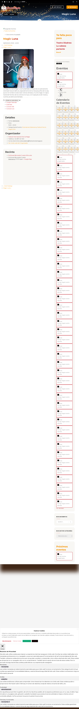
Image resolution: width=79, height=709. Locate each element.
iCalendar (9, 104)
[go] (71, 522)
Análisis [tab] (2, 677)
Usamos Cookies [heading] (39, 631)
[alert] (64, 76)
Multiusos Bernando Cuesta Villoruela (20, 155)
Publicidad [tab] (3, 687)
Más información (6, 641)
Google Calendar (11, 102)
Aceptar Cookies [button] (26, 641)
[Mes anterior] (60, 89)
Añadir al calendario (12, 100)
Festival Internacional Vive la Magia (19, 137)
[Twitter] (7, 2)
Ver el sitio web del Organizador (18, 143)
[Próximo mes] (60, 95)
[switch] (0, 666)
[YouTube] (9, 2)
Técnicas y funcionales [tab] (7, 699)
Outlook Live (10, 108)
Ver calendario (60, 508)
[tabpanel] (39, 671)
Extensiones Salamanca (29, 127)
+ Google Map (27, 159)
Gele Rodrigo (7, 45)
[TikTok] (11, 2)
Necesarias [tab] (3, 664)
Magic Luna (7, 47)
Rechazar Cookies (17, 641)
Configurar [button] (34, 641)
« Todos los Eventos (9, 31)
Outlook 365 (10, 106)
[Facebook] (2, 2)
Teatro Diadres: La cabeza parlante (64, 46)
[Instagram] (4, 2)
